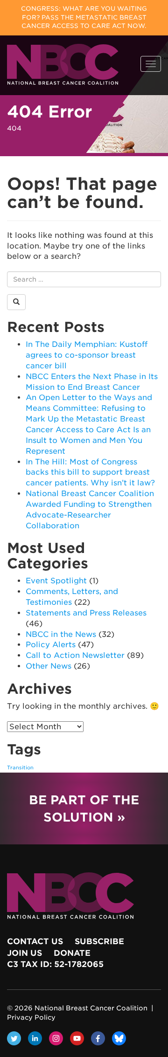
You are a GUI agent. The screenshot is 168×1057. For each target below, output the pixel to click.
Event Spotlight (56, 580)
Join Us (24, 953)
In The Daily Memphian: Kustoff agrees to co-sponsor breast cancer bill (86, 355)
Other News (48, 666)
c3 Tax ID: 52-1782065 (55, 964)
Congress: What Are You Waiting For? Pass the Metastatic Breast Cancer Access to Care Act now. (84, 17)
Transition (20, 768)
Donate (72, 953)
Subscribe (99, 941)
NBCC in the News (61, 634)
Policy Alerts (51, 644)
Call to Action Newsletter (75, 655)
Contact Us (35, 941)
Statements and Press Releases (86, 612)
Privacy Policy (31, 1017)
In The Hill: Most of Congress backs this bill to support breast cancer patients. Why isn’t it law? (90, 472)
